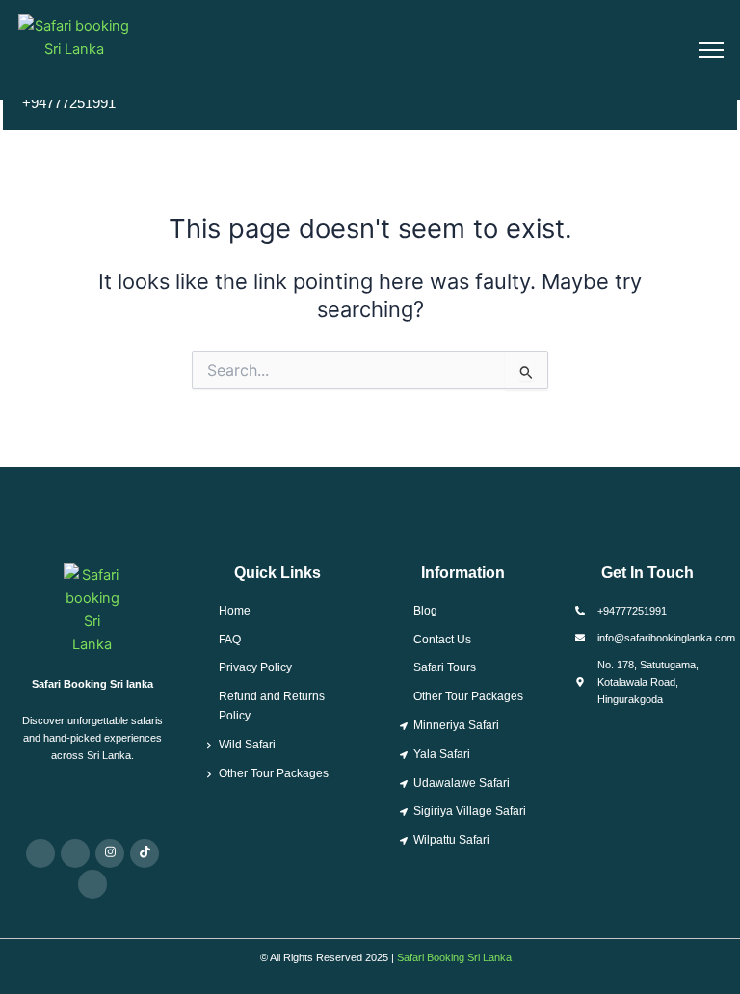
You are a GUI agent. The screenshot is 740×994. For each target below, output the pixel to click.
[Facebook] (75, 853)
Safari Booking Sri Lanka (454, 957)
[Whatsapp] (40, 853)
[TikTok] (144, 853)
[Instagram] (109, 853)
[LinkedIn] (92, 884)
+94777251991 (69, 103)
